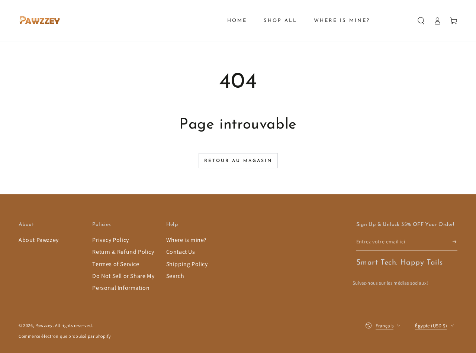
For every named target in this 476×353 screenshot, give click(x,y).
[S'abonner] (455, 242)
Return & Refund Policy (123, 252)
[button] (421, 21)
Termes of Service (115, 264)
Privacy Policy (110, 240)
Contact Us (180, 252)
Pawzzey (44, 325)
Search (175, 276)
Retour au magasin (238, 161)
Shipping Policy (187, 264)
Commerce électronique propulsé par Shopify (65, 336)
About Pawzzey (39, 240)
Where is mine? (186, 240)
